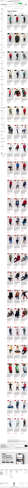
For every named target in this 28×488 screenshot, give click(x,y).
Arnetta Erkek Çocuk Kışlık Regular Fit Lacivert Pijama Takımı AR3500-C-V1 (17, 319)
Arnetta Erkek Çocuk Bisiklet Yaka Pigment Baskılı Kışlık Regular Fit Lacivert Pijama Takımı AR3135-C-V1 (10, 338)
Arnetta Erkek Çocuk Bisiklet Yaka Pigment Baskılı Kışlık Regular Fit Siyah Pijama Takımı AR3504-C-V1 (10, 301)
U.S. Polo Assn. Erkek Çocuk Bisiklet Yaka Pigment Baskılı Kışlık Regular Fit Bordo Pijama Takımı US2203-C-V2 (10, 229)
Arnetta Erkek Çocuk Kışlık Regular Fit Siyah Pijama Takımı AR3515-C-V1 (24, 301)
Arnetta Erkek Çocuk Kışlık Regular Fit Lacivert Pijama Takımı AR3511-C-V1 (24, 246)
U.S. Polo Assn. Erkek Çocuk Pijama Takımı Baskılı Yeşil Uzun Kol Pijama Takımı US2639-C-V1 (10, 26)
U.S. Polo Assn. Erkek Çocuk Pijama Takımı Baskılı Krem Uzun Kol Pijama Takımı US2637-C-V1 (24, 45)
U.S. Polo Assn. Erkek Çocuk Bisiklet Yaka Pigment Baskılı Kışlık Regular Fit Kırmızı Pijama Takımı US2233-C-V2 (24, 210)
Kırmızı (2, 39)
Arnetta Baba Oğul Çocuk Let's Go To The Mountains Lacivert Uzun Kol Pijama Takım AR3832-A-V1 (9, 137)
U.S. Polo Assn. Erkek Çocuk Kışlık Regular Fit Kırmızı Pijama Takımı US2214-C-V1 (10, 191)
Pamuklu (2, 113)
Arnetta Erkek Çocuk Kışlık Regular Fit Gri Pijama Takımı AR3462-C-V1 (10, 319)
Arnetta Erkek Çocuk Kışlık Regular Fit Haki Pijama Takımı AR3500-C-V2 (10, 264)
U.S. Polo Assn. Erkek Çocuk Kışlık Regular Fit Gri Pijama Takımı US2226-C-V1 (10, 209)
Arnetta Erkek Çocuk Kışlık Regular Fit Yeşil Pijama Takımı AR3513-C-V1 (24, 319)
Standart (2, 72)
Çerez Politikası (7, 474)
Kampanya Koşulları (11, 472)
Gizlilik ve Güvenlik (6, 472)
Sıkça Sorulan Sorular (11, 478)
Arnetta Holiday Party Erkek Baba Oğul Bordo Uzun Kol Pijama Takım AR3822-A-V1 (24, 99)
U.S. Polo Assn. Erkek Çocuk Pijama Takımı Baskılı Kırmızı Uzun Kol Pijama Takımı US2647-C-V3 (24, 118)
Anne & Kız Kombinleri (17, 472)
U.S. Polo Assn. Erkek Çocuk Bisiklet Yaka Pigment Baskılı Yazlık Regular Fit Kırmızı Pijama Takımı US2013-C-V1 (10, 375)
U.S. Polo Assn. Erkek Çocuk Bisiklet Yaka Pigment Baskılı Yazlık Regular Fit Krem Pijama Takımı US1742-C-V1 (17, 357)
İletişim (6, 473)
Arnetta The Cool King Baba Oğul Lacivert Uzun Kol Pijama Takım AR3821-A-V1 (17, 44)
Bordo (2, 35)
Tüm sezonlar (2, 61)
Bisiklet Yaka (2, 69)
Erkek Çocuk (2, 16)
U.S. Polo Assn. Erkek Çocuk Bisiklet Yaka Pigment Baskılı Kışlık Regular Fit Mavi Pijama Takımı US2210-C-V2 (17, 174)
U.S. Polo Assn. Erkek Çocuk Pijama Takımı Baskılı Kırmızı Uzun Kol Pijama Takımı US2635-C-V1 (10, 63)
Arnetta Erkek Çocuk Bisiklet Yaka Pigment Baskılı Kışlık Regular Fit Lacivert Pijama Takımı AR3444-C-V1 (24, 283)
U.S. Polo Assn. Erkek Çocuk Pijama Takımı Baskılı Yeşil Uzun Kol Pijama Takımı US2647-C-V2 (10, 118)
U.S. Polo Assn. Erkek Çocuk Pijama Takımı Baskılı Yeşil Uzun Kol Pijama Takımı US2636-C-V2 (24, 81)
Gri (1, 36)
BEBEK (19, 6)
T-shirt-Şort (2, 125)
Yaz (1, 58)
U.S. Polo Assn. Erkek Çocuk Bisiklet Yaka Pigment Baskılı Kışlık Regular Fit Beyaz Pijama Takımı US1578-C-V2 (17, 137)
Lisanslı (2, 85)
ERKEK (15, 6)
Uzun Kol (2, 64)
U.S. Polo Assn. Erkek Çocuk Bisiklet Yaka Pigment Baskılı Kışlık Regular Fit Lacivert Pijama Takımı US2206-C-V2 (10, 247)
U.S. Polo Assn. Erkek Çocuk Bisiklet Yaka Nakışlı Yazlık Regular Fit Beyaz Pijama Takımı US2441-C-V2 (17, 393)
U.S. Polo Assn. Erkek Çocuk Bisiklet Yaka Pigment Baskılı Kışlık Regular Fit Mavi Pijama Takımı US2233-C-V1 (24, 192)
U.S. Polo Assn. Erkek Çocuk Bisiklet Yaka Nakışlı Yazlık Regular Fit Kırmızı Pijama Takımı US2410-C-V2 (24, 393)
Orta (1, 136)
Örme (2, 77)
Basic (2, 89)
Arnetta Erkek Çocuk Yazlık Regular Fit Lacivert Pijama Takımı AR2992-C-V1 (10, 393)
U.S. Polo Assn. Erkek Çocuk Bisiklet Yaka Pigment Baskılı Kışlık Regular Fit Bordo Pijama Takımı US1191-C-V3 (17, 155)
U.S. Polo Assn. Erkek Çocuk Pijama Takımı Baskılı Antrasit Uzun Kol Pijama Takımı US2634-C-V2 (24, 63)
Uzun (2, 147)
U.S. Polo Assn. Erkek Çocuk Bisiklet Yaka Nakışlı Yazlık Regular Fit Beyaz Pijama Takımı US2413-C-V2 (10, 411)
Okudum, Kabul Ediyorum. (20, 447)
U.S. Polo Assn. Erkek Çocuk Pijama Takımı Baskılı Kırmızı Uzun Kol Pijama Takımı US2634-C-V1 (10, 100)
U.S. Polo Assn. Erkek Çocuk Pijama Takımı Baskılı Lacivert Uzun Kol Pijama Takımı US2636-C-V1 (17, 81)
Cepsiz (2, 105)
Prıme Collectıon (9, 6)
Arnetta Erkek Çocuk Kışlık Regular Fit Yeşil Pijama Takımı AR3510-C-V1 (24, 264)
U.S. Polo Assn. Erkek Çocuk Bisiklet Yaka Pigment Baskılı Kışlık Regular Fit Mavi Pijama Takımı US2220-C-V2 (17, 210)
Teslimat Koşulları (11, 474)
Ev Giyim (2, 53)
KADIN (13, 6)
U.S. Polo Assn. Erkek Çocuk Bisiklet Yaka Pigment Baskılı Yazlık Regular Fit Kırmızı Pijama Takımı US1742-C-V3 (24, 357)
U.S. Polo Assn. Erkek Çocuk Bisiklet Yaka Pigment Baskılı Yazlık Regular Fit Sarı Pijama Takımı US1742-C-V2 (10, 356)
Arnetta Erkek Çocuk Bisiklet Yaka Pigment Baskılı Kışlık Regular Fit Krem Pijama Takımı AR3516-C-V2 (10, 283)
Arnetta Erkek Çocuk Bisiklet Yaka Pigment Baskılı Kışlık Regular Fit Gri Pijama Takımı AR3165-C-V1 (17, 338)
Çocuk (2, 82)
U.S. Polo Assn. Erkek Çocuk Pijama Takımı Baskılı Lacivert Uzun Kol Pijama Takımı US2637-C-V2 (17, 63)
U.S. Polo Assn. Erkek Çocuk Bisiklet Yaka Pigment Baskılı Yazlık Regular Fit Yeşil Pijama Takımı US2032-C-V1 (17, 375)
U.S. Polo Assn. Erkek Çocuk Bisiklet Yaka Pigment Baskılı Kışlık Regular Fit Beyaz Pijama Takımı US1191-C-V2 (10, 155)
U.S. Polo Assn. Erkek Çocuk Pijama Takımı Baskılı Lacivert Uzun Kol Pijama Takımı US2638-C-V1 (24, 26)
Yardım (10, 475)
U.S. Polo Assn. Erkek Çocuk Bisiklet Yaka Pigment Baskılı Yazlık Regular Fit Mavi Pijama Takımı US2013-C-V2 (24, 375)
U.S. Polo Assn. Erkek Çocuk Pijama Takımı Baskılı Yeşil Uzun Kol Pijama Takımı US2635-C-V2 (10, 81)
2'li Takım (2, 10)
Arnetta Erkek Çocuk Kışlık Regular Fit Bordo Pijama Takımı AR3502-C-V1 (17, 264)
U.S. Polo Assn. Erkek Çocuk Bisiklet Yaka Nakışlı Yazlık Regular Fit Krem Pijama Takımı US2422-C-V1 (24, 411)
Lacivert (2, 42)
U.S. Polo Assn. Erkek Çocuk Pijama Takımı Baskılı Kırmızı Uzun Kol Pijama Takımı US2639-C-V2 (10, 45)
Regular (2, 50)
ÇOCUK (17, 6)
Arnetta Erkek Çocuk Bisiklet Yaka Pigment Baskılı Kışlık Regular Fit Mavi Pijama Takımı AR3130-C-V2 (24, 338)
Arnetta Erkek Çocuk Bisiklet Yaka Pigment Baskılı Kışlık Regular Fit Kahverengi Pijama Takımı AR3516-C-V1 (17, 301)
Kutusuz (2, 144)
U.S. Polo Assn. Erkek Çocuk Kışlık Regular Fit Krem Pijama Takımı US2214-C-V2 (10, 173)
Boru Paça (2, 94)
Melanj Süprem (3, 122)
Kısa (1, 150)
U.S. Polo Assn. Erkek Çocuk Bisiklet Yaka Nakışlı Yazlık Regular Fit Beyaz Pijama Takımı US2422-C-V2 (17, 430)
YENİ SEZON (5, 6)
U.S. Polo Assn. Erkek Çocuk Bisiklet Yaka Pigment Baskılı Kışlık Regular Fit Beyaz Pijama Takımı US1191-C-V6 (24, 137)
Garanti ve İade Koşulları (12, 476)
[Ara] (20, 4)
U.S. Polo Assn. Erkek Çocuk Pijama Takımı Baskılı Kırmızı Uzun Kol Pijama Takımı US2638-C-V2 (17, 26)
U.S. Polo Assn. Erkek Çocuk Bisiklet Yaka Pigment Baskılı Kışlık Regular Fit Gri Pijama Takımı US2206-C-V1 (17, 246)
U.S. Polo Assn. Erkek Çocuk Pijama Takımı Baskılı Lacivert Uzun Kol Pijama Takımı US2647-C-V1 (17, 118)
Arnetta (2, 45)
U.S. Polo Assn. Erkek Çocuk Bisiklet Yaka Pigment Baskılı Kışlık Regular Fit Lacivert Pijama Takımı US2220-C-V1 (17, 229)
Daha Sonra (16, 3)
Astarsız (2, 139)
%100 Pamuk (2, 108)
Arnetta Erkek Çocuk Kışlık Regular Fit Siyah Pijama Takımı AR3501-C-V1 (17, 283)
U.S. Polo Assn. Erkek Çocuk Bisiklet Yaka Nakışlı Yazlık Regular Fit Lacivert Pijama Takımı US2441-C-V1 (24, 430)
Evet (20, 3)
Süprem (2, 119)
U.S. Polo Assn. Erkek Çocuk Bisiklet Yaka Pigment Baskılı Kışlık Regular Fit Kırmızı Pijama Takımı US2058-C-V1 (24, 155)
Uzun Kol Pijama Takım (3, 129)
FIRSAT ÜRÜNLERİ (22, 6)
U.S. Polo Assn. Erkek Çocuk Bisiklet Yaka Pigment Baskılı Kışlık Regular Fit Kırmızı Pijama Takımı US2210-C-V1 (24, 174)
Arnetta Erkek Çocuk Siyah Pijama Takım (17, 99)
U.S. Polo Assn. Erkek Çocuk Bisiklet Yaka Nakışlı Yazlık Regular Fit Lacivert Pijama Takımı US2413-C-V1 (17, 411)
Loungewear (2, 88)
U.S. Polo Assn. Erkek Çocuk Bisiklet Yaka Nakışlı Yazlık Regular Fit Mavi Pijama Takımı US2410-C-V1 (10, 430)
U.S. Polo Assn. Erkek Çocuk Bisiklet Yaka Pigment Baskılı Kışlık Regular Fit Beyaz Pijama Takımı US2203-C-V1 (17, 192)
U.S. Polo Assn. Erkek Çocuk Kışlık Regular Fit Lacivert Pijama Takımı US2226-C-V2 (24, 228)
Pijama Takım (2, 11)
